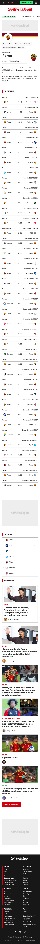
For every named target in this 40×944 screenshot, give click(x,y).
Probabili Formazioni (9, 47)
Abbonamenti (27, 892)
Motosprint (7, 898)
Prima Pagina (27, 894)
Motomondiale (27, 872)
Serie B (6, 874)
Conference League (10, 880)
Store (24, 896)
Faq (5, 927)
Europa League (9, 878)
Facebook (11, 937)
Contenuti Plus (9, 17)
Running (25, 878)
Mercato (21, 47)
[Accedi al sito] (36, 2)
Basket (25, 874)
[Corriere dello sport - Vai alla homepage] (20, 10)
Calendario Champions (26, 919)
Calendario (18, 44)
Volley (25, 880)
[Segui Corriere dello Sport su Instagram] (25, 932)
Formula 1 (26, 869)
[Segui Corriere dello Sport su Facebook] (15, 932)
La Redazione (8, 914)
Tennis (25, 876)
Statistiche (27, 44)
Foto (24, 914)
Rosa (10, 44)
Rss (24, 900)
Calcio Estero (8, 882)
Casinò (25, 926)
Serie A (6, 872)
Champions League (10, 876)
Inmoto (6, 896)
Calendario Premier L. (30, 924)
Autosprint (7, 894)
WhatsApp (28, 937)
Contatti (6, 912)
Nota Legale (8, 916)
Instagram (18, 937)
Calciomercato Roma (11, 718)
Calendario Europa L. (29, 922)
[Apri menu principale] (3, 2)
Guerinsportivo (9, 900)
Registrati (26, 904)
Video (25, 912)
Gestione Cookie (9, 918)
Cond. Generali (9, 925)
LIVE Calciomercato (26, 17)
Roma (6, 604)
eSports (25, 882)
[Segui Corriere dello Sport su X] (20, 932)
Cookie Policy (8, 920)
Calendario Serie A (29, 916)
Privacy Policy (8, 922)
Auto (5, 892)
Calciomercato (9, 884)
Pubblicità (26, 898)
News (5, 44)
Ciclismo (25, 884)
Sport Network (8, 902)
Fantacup (7, 904)
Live (11, 2)
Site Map (26, 902)
